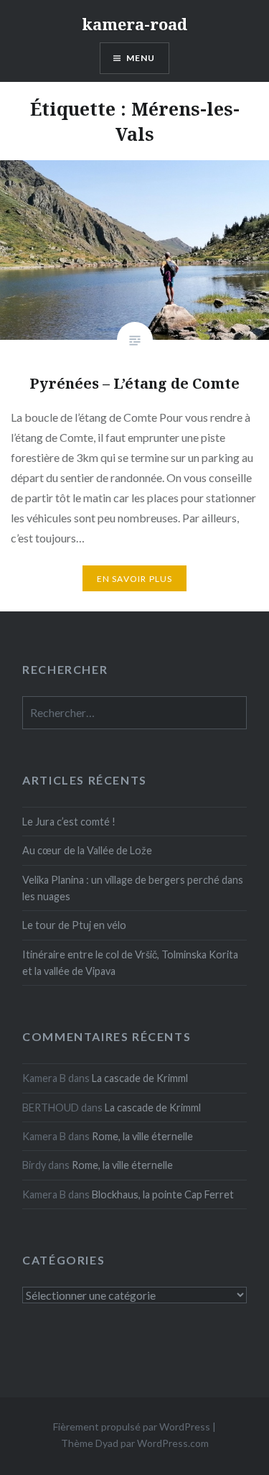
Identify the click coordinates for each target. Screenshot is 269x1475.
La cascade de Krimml (140, 1078)
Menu (141, 57)
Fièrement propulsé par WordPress (131, 1426)
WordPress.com (173, 1443)
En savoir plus (135, 578)
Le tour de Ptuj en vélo (74, 925)
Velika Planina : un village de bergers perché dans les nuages (132, 888)
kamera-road (134, 23)
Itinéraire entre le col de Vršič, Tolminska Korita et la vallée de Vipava (130, 962)
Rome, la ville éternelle (142, 1136)
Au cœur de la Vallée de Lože (87, 850)
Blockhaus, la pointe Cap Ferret (163, 1194)
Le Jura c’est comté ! (68, 821)
